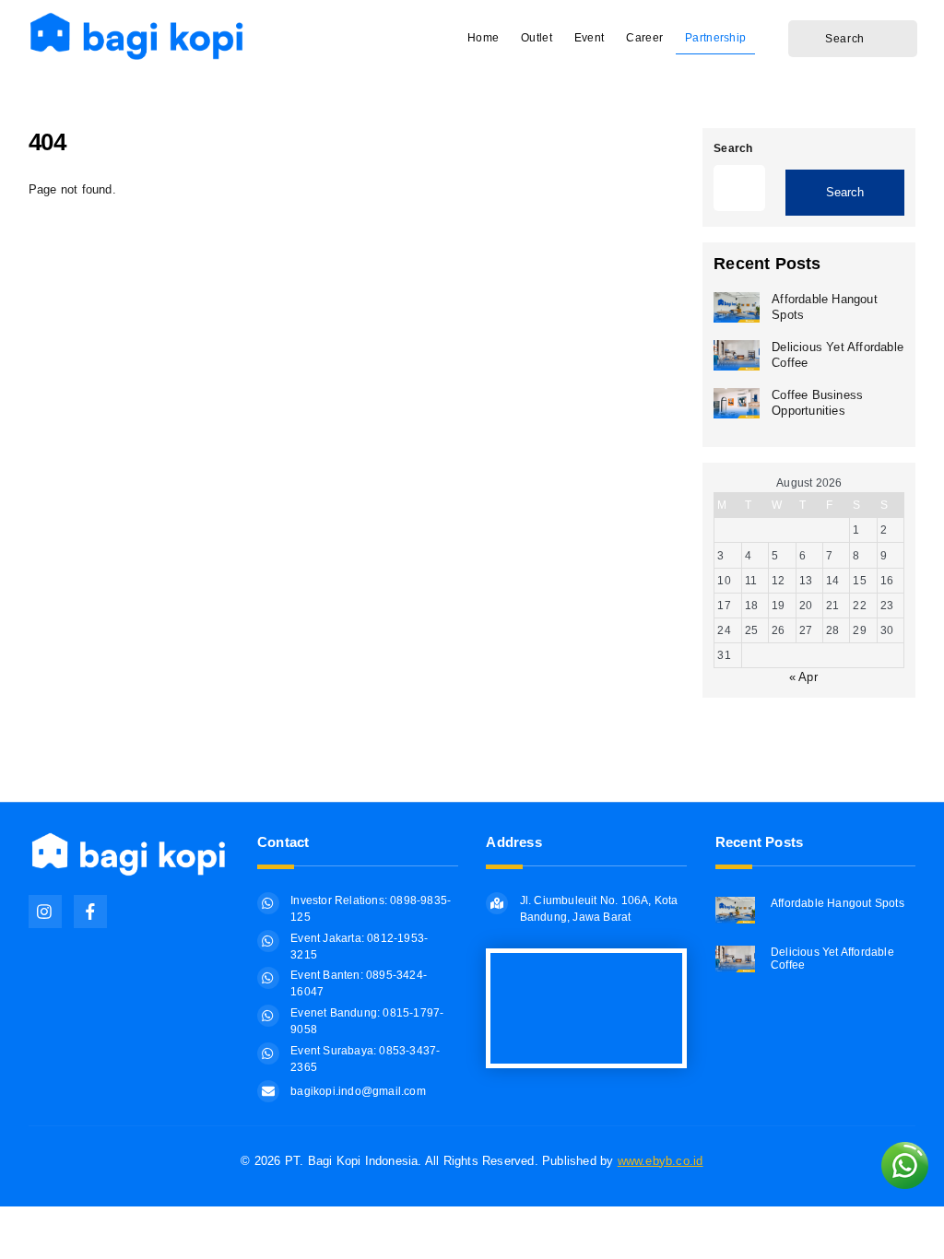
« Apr (803, 677)
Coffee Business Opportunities (817, 403)
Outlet (536, 37)
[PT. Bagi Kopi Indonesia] (144, 55)
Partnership (715, 37)
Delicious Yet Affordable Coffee (837, 355)
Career (644, 37)
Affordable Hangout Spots (825, 307)
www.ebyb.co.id (660, 1161)
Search (733, 148)
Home (483, 37)
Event (589, 37)
